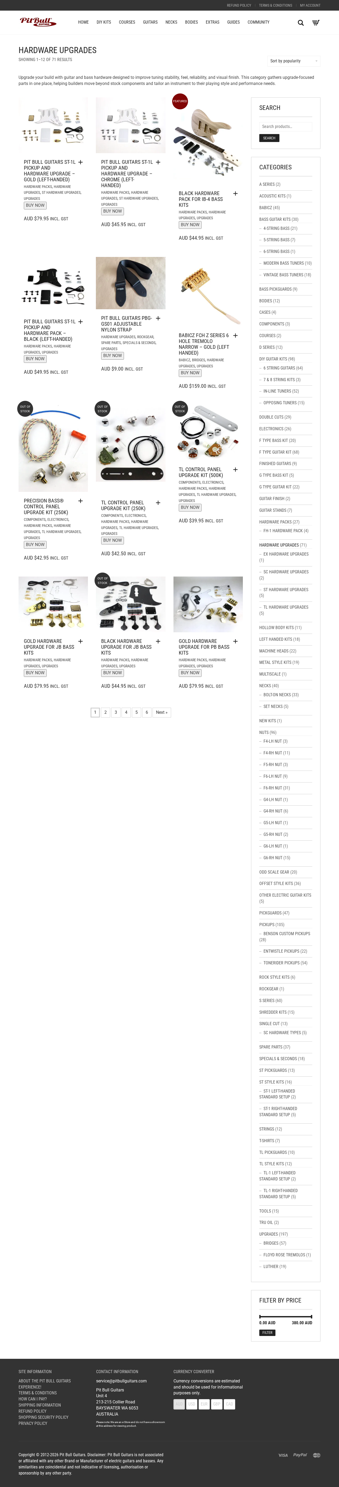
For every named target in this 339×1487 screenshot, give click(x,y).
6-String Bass (276, 251)
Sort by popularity (285, 60)
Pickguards (270, 913)
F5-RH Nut (273, 764)
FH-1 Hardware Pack (283, 530)
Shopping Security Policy (43, 1417)
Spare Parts (111, 343)
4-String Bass (276, 228)
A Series (267, 184)
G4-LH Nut (273, 799)
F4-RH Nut (273, 752)
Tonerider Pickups (282, 962)
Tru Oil (266, 1222)
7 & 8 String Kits (279, 379)
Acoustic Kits (272, 196)
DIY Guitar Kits (273, 359)
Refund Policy (239, 5)
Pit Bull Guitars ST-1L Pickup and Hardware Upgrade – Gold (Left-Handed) (50, 171)
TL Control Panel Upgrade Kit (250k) (123, 505)
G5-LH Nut (273, 822)
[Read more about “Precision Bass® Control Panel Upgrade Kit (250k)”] (81, 500)
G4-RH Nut (273, 811)
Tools (265, 1211)
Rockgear (145, 337)
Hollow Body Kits (276, 627)
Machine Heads (273, 651)
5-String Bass (276, 239)
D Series (267, 347)
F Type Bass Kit (273, 440)
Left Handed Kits (275, 639)
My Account (310, 5)
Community (258, 22)
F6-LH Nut (273, 776)
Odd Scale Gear (274, 872)
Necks (171, 22)
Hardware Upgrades (118, 337)
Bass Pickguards (275, 289)
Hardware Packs (38, 186)
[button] (236, 193)
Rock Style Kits (274, 977)
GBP (216, 1404)
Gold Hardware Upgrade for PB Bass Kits (204, 647)
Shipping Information (40, 1405)
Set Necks (273, 706)
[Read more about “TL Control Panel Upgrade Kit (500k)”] (236, 469)
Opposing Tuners (280, 402)
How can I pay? (33, 1399)
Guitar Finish (271, 498)
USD (191, 1404)
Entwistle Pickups (281, 951)
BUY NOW (35, 205)
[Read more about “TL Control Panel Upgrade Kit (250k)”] (159, 502)
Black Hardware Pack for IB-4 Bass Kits (201, 199)
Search (269, 138)
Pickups (266, 924)
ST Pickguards (273, 1070)
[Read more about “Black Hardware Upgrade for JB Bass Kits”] (159, 641)
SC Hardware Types (282, 1032)
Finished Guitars (275, 463)
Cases (264, 312)
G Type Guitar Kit (275, 486)
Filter (267, 1332)
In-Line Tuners (277, 391)
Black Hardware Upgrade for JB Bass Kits (126, 647)
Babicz (184, 360)
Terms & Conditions (275, 5)
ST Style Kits (271, 1082)
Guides (233, 22)
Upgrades (32, 198)
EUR (204, 1404)
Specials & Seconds (139, 343)
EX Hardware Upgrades (286, 554)
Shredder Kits (273, 1012)
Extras (212, 22)
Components (35, 519)
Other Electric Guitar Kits (285, 895)
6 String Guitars (279, 368)
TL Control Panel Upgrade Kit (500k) (201, 472)
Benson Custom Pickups (287, 933)
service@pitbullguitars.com (121, 1380)
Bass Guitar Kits (275, 219)
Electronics (57, 519)
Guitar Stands (272, 510)
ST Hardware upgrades (61, 192)
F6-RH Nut (273, 787)
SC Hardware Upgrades (286, 571)
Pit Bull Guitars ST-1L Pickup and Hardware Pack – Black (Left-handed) (50, 330)
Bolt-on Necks (277, 694)
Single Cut (269, 1023)
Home (83, 22)
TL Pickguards (273, 1152)
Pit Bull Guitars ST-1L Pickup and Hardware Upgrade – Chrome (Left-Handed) (127, 173)
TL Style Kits (271, 1163)
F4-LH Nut (273, 741)
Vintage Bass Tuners (283, 274)
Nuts (264, 732)
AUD (179, 1404)
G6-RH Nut (273, 857)
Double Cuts (271, 417)
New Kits (267, 720)
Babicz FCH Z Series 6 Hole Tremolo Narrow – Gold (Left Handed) (204, 344)
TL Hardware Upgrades (61, 532)
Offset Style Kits (276, 883)
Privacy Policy (33, 1423)
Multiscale (270, 674)
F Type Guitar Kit (275, 452)
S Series (266, 1000)
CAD (229, 1404)
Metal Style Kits (275, 662)
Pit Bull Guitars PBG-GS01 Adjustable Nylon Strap (126, 324)
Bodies (191, 22)
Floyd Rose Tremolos (284, 1254)
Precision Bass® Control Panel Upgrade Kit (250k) (46, 506)
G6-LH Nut (273, 846)
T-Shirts (266, 1140)
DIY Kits (104, 22)
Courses (127, 22)
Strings (266, 1129)
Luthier (271, 1266)
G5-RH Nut (273, 834)
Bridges (198, 360)
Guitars (150, 22)
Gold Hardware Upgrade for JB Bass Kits (49, 647)
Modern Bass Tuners (284, 263)
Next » (162, 712)
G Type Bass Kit (273, 475)
